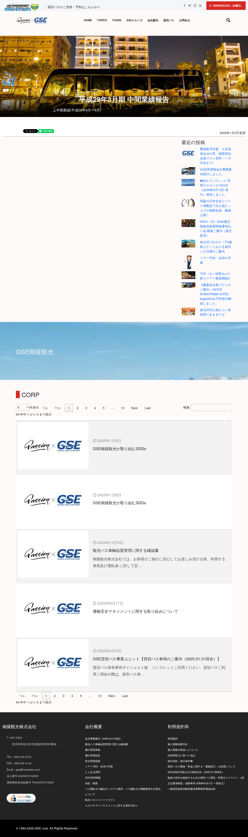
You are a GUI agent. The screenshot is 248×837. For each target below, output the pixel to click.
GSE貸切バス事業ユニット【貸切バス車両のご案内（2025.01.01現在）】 (157, 658)
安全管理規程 (92, 761)
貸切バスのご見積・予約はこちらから (73, 7)
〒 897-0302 (14, 738)
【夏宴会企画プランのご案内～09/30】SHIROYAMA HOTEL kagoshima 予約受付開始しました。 (215, 293)
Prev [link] (58, 408)
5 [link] (104, 408)
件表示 (34, 407)
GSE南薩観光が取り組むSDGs (119, 448)
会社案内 (152, 20)
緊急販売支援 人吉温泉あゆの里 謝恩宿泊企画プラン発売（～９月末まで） (215, 156)
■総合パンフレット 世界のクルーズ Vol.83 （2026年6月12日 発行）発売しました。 (215, 187)
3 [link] (86, 408)
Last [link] (148, 408)
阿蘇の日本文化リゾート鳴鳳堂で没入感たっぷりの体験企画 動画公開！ (215, 208)
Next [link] (134, 408)
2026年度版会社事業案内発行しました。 (216, 171)
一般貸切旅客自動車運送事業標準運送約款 (191, 789)
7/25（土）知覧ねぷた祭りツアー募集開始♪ (215, 275)
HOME (88, 20)
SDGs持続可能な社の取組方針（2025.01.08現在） (196, 772)
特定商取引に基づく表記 (181, 755)
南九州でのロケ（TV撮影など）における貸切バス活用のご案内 (216, 246)
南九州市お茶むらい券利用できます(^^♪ (215, 312)
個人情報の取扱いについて (183, 750)
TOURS (116, 20)
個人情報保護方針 (178, 744)
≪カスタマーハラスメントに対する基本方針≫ (111, 805)
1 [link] (69, 408)
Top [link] (45, 408)
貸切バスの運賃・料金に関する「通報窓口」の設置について (202, 766)
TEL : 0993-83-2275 (19, 757)
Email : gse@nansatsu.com (23, 769)
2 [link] (77, 408)
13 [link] (122, 408)
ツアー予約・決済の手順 (99, 766)
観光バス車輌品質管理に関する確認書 (126, 550)
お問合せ (184, 20)
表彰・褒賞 (91, 783)
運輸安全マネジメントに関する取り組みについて (135, 611)
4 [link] (95, 408)
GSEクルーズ (134, 20)
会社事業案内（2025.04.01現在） (104, 738)
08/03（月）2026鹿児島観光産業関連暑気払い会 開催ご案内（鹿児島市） (216, 228)
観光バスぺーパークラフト (100, 800)
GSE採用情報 (93, 777)
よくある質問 (92, 772)
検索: (186, 407)
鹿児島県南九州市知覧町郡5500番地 (31, 744)
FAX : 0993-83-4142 (19, 763)
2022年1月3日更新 (233, 133)
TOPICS (102, 20)
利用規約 (173, 738)
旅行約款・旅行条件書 (180, 761)
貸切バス (168, 20)
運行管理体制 (92, 750)
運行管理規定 (92, 755)
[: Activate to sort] (124, 419)
